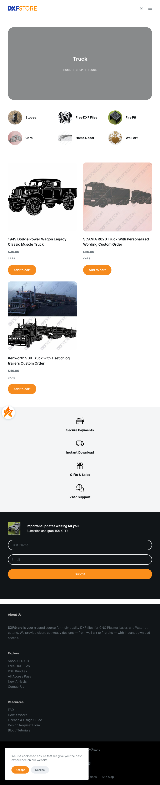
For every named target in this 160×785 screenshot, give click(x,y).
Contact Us (16, 687)
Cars (28, 138)
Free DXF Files (86, 117)
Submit (80, 574)
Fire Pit (131, 117)
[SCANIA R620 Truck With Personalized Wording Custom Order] (117, 196)
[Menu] (150, 8)
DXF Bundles (17, 671)
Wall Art (132, 138)
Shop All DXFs (18, 661)
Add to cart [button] (22, 270)
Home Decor (85, 138)
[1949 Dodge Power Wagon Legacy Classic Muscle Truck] (42, 196)
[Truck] (15, 117)
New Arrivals (17, 682)
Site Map (108, 777)
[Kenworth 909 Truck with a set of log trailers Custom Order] (42, 315)
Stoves (30, 117)
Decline (40, 769)
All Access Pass (19, 676)
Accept (20, 769)
